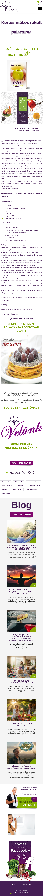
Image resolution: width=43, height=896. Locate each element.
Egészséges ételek (33, 482)
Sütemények (6, 493)
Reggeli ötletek (16, 489)
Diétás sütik (18, 482)
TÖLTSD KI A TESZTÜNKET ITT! (21, 409)
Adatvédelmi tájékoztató (21, 884)
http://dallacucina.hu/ (12, 314)
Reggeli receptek (32, 489)
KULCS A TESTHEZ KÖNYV (27, 128)
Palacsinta (20, 485)
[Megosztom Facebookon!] (28, 472)
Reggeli (4, 489)
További (21, 514)
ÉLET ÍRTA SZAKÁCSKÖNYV (27, 130)
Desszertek (5, 482)
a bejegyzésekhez (21, 463)
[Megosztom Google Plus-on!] (32, 472)
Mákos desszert (7, 485)
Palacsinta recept (34, 485)
